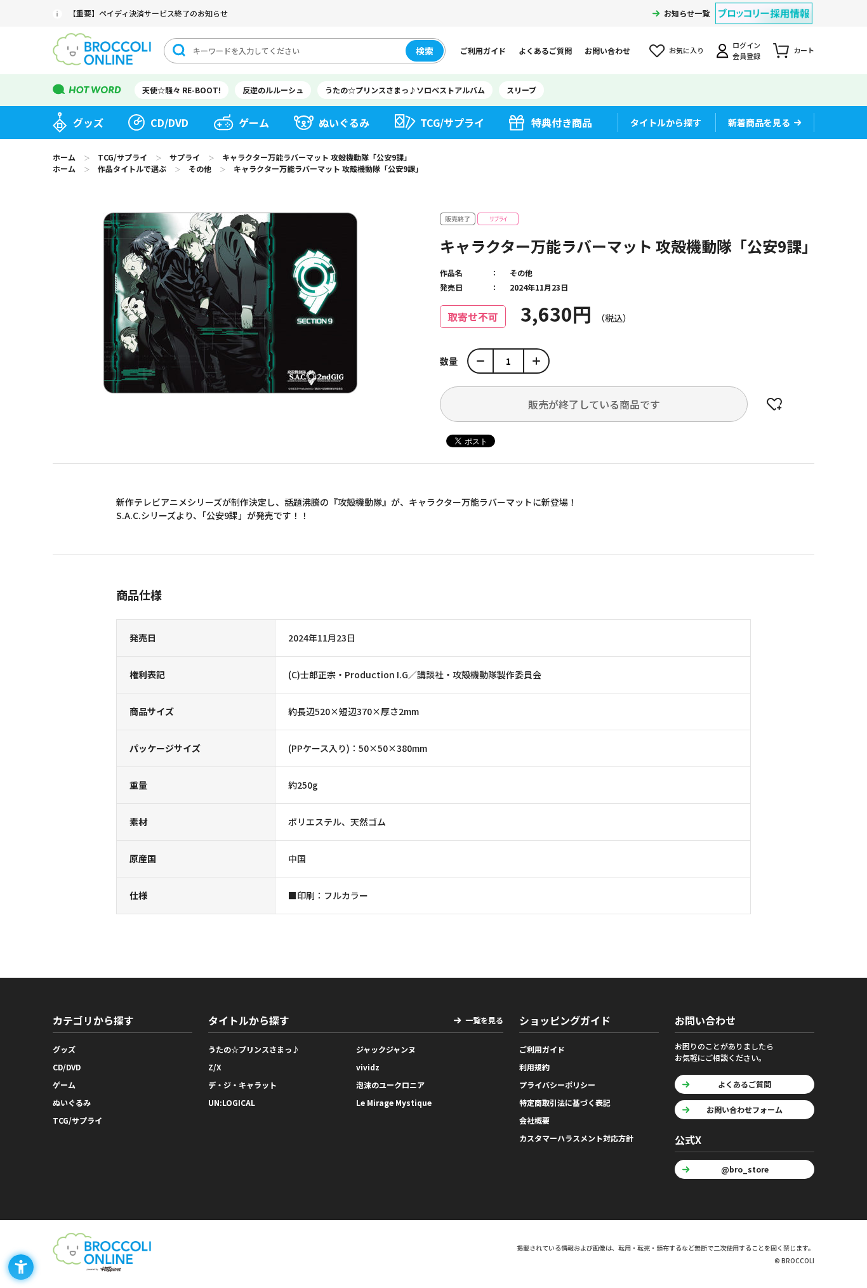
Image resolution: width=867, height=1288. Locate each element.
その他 (521, 272)
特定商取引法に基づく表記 (565, 1102)
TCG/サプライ (452, 122)
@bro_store (745, 1169)
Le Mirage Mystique (394, 1102)
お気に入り (686, 50)
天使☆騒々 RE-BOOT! (181, 89)
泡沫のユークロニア (390, 1084)
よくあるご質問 (545, 50)
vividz (368, 1066)
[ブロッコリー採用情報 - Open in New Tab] (763, 5)
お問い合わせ (607, 50)
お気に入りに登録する (774, 404)
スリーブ (521, 89)
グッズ (88, 122)
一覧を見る (484, 1020)
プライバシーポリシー (557, 1084)
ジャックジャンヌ (386, 1049)
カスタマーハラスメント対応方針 (576, 1138)
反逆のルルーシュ (272, 89)
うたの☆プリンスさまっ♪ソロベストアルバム (405, 89)
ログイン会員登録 (746, 50)
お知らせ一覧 (687, 13)
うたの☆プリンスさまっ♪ (254, 1049)
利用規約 (534, 1066)
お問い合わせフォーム (744, 1109)
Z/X (215, 1066)
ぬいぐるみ (344, 122)
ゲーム (254, 122)
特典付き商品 (561, 122)
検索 (425, 50)
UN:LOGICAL (231, 1102)
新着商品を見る (759, 122)
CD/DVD (169, 122)
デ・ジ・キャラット (242, 1084)
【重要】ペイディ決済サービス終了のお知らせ (148, 13)
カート (803, 50)
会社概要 (534, 1120)
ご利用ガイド (483, 50)
